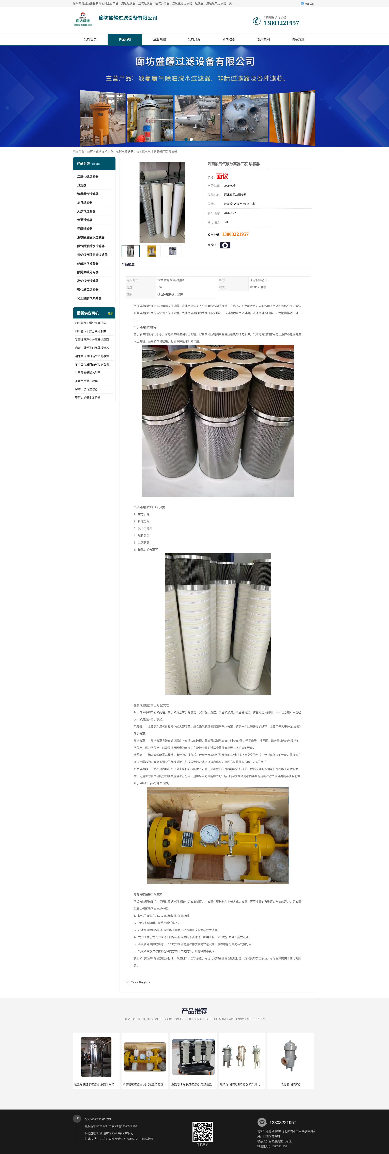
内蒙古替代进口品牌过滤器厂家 (94, 347)
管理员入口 (134, 1138)
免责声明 (120, 1138)
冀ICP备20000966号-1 (124, 1126)
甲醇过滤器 (84, 228)
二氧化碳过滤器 (87, 176)
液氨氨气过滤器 (87, 194)
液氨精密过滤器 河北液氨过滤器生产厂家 (100, 1084)
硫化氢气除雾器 (242, 1084)
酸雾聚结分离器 (87, 272)
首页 (90, 151)
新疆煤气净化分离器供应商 (92, 339)
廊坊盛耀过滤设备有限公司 (101, 1133)
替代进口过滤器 (87, 289)
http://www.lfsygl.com (138, 982)
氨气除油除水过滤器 (91, 246)
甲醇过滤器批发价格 (87, 397)
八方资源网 (107, 1138)
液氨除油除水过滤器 (91, 237)
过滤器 (81, 185)
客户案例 (263, 39)
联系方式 (298, 39)
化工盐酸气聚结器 (122, 151)
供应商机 (124, 39)
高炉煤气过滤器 (87, 280)
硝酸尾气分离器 (87, 263)
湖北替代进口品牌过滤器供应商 (94, 356)
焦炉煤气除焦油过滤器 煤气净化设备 (194, 1084)
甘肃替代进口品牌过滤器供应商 (94, 364)
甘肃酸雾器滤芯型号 (87, 372)
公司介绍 (194, 39)
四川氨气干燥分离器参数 (90, 331)
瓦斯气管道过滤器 (86, 381)
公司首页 (90, 39)
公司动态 (228, 39)
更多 (110, 313)
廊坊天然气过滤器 (86, 389)
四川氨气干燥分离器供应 (90, 323)
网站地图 (148, 1138)
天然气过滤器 (86, 211)
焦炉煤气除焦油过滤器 (92, 254)
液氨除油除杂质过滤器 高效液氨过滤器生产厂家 (153, 1084)
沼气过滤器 (84, 202)
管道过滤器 (84, 220)
